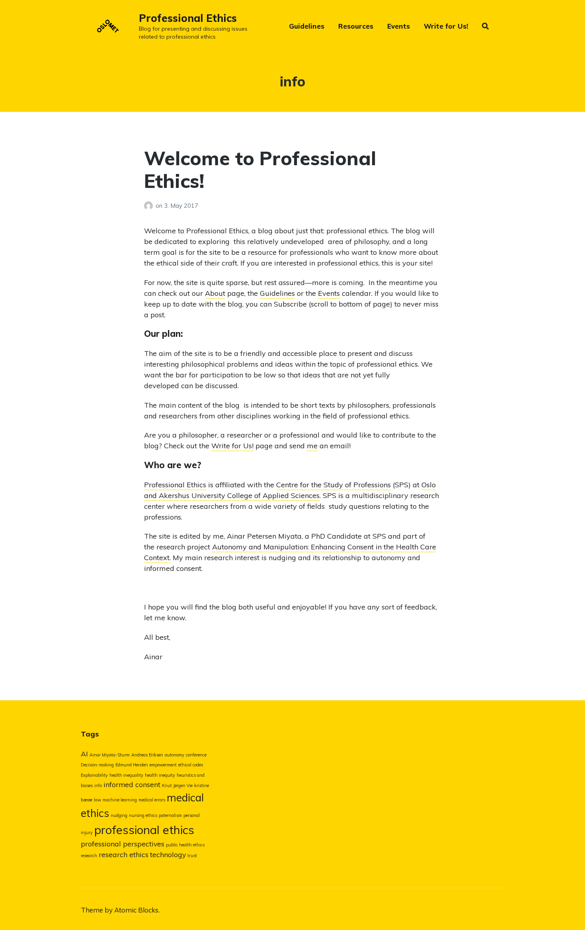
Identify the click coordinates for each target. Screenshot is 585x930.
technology (168, 854)
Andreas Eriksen (147, 755)
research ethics (123, 854)
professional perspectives (122, 843)
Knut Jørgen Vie (177, 785)
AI (84, 753)
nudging (119, 815)
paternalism (170, 815)
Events (398, 26)
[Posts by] (150, 205)
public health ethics (185, 845)
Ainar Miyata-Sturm (110, 755)
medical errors (151, 800)
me (312, 445)
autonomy (174, 755)
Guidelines (306, 26)
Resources (355, 26)
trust (192, 855)
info (98, 785)
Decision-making (97, 765)
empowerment (163, 765)
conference (196, 755)
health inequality (126, 775)
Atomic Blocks (136, 910)
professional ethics (144, 830)
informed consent (131, 784)
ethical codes (190, 765)
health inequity (160, 775)
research (89, 855)
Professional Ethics (188, 18)
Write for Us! (446, 26)
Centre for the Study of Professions (333, 484)
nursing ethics (143, 815)
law (97, 800)
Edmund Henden (131, 765)
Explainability (94, 775)
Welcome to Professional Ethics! (260, 169)
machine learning (120, 800)
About (215, 293)
